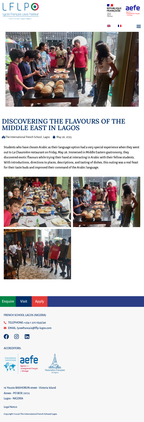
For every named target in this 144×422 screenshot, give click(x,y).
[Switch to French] (119, 25)
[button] (138, 26)
